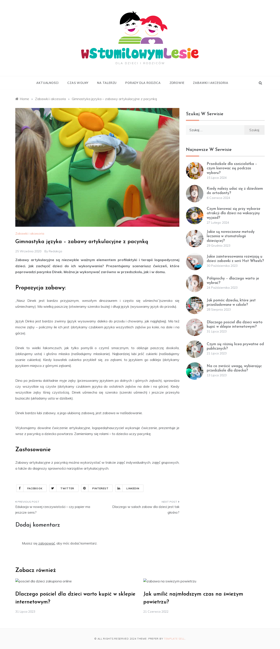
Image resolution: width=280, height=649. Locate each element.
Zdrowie (177, 83)
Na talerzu (107, 83)
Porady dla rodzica (143, 83)
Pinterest (100, 488)
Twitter (67, 488)
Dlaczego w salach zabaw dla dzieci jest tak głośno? (145, 510)
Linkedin (132, 488)
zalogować (46, 543)
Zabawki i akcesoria (210, 83)
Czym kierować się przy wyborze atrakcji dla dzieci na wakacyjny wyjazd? (233, 213)
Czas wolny (77, 83)
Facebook (34, 488)
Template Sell (174, 638)
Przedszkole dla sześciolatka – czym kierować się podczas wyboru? (232, 168)
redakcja (55, 251)
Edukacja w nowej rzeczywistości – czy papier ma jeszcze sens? (52, 510)
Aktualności (47, 83)
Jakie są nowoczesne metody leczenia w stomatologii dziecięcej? (231, 236)
